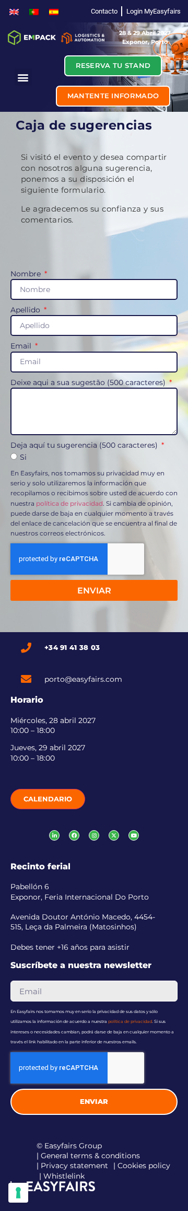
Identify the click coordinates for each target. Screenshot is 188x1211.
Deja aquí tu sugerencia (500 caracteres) (85, 445)
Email (21, 346)
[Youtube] (133, 835)
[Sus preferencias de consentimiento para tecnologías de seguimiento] (18, 1193)
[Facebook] (74, 835)
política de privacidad (69, 503)
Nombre (26, 273)
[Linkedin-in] (54, 835)
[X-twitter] (114, 835)
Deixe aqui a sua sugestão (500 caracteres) (89, 382)
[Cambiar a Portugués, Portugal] (34, 11)
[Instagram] (94, 835)
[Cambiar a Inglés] (14, 11)
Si (23, 457)
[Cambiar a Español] (54, 11)
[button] (23, 77)
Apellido (26, 310)
